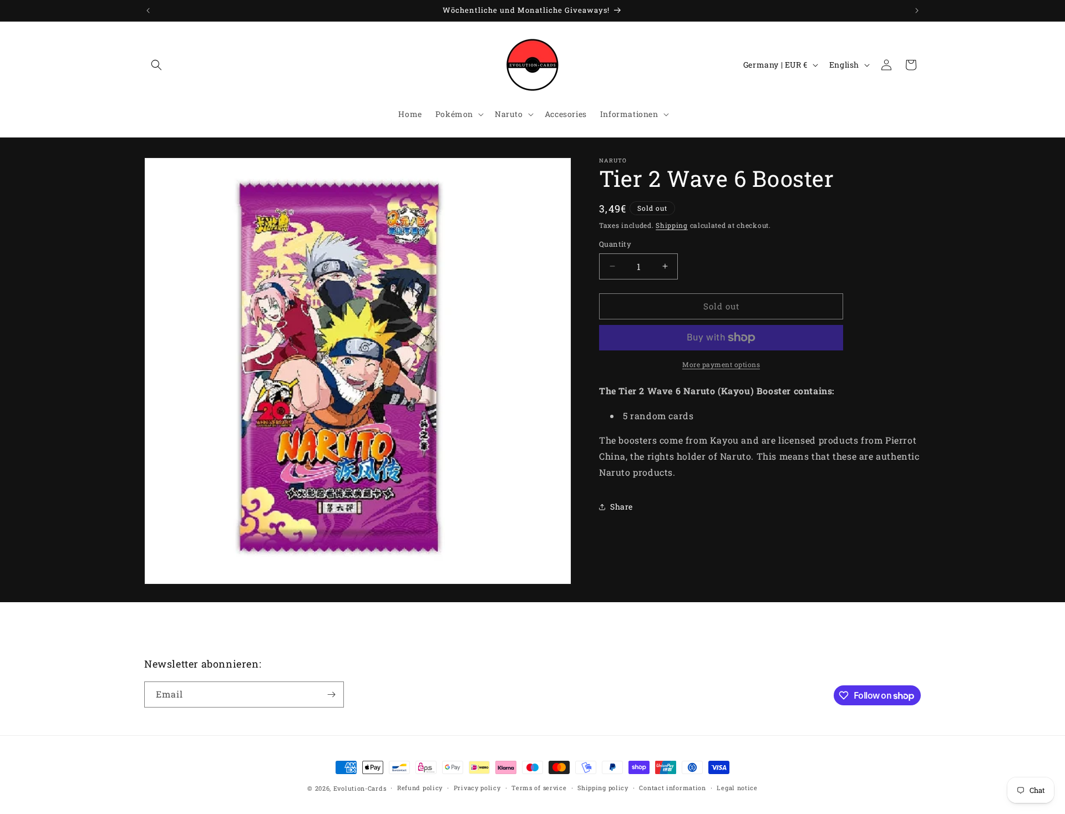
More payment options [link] (721, 364)
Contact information (672, 788)
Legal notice (737, 788)
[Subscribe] (331, 694)
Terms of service (538, 788)
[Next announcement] (917, 10)
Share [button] (621, 506)
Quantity (615, 244)
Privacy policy (477, 788)
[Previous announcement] (148, 10)
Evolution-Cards (360, 788)
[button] (156, 65)
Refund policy (420, 788)
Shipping (672, 225)
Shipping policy (602, 788)
